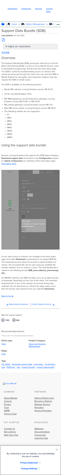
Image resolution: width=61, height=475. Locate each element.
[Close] (56, 449)
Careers (8, 401)
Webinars (39, 428)
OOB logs (10, 367)
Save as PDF (3, 40)
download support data (22, 364)
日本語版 (5, 52)
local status (38, 364)
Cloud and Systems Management (37, 345)
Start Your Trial (11, 435)
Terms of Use (10, 414)
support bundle (28, 367)
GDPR (7, 410)
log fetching (50, 364)
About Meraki (10, 398)
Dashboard (12, 8)
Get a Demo (10, 431)
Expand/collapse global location (58, 23)
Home (14, 24)
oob (3, 367)
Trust (6, 407)
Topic (3, 344)
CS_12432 (5, 364)
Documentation (42, 431)
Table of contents (19, 46)
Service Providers (43, 410)
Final (3, 354)
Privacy (7, 404)
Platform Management (35, 24)
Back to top (6, 296)
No (18, 320)
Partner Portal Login (44, 398)
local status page (8, 164)
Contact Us (9, 428)
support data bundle (45, 367)
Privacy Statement (29, 462)
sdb (18, 367)
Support (38, 8)
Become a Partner (43, 401)
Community (26, 8)
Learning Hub (41, 438)
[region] (30, 460)
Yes (7, 320)
